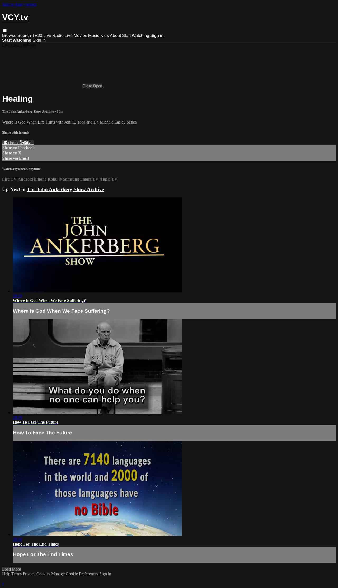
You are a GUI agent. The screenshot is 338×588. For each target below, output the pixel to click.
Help (6, 574)
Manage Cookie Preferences (75, 574)
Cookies (43, 574)
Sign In (39, 40)
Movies (80, 35)
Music (93, 35)
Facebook (11, 142)
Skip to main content (19, 4)
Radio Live (62, 35)
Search (24, 35)
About (115, 35)
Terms (17, 574)
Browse (9, 35)
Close (87, 86)
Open (97, 86)
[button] (5, 30)
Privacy (29, 574)
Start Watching (136, 35)
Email (29, 142)
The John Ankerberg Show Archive (28, 111)
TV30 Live (41, 35)
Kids (104, 35)
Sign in (156, 35)
